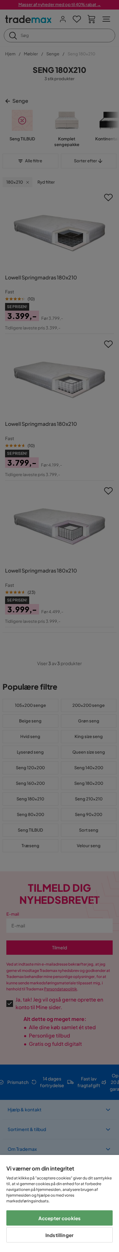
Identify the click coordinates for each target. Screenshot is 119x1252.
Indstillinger (59, 1235)
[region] (59, 1203)
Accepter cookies (59, 1218)
